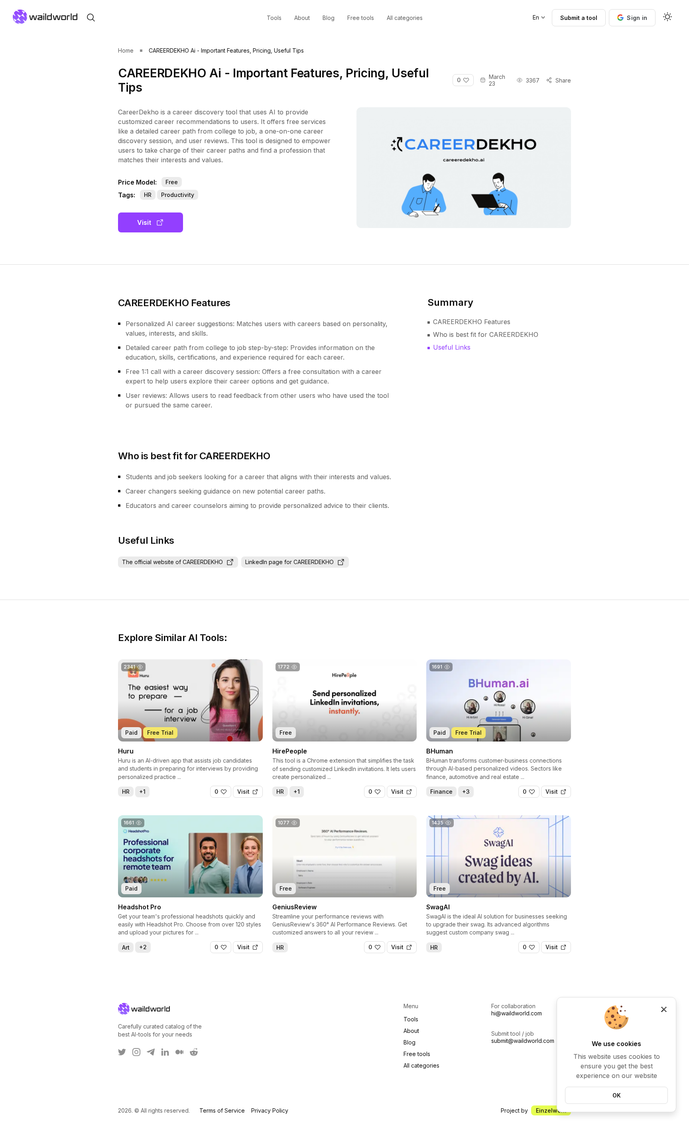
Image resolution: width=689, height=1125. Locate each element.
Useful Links (451, 347)
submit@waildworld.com (522, 1040)
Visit (144, 222)
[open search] (91, 17)
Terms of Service (222, 1110)
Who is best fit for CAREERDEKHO (485, 334)
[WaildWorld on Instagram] (136, 1052)
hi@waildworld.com (516, 1013)
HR (148, 194)
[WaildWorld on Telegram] (151, 1052)
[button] (632, 17)
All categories (421, 1065)
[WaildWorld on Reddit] (194, 1052)
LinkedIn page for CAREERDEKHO (289, 562)
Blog (409, 1042)
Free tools (417, 1053)
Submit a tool (578, 17)
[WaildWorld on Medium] (179, 1052)
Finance (441, 791)
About (411, 1030)
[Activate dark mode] (667, 17)
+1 (142, 791)
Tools (411, 1019)
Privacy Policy (269, 1110)
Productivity (177, 194)
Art (126, 947)
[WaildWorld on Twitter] (122, 1052)
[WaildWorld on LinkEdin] (165, 1052)
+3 (466, 791)
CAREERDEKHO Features (471, 322)
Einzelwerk (551, 1110)
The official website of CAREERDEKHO (172, 562)
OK (616, 1095)
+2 (143, 947)
